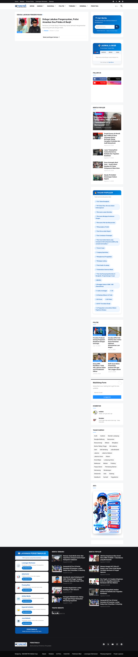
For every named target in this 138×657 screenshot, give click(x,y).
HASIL (117, 52)
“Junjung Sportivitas (102, 252)
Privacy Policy (30, 1)
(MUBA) (99, 280)
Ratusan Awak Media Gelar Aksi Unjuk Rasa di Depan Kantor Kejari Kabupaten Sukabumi (74, 557)
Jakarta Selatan (107, 453)
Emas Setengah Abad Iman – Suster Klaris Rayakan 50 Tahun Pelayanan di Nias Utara (112, 165)
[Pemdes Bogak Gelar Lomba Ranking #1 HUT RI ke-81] (57, 590)
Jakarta (96, 453)
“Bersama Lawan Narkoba (104, 212)
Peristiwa (94, 6)
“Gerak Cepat (100, 248)
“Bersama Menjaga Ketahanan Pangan (105, 217)
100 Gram (99, 299)
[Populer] (114, 94)
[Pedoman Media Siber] (114, 87)
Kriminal (83, 6)
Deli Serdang (104, 449)
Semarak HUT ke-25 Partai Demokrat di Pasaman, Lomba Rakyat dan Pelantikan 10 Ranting (74, 568)
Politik (61, 6)
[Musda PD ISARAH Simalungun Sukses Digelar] (98, 177)
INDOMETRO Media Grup (30, 654)
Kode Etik (67, 654)
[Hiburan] (114, 90)
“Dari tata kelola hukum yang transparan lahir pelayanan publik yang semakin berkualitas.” (107, 242)
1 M (112, 290)
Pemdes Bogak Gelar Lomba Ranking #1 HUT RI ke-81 (72, 588)
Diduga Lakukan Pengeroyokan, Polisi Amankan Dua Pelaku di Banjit (60, 20)
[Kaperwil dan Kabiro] (114, 520)
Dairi (95, 449)
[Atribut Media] (114, 517)
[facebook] (113, 1)
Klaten (108, 456)
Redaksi (22, 1)
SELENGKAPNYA (27, 567)
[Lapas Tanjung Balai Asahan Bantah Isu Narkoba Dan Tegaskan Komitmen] (98, 152)
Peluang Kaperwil (105, 654)
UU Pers (58, 654)
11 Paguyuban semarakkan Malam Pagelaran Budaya (106, 309)
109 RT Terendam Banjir (103, 303)
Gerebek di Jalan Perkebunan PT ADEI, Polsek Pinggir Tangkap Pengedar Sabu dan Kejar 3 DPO (73, 579)
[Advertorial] (114, 510)
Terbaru (72, 6)
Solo (105, 473)
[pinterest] (122, 1)
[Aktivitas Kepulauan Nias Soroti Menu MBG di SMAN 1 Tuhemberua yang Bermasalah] (94, 558)
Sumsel (105, 477)
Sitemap (51, 1)
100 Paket (109, 299)
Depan (32, 6)
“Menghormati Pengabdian (104, 256)
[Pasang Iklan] (114, 513)
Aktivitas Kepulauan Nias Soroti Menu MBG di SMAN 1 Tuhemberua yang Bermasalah (111, 557)
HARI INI (103, 52)
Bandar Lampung (113, 436)
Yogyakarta (114, 477)
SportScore (111, 62)
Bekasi (107, 443)
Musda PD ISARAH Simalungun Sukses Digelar (110, 177)
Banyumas (110, 439)
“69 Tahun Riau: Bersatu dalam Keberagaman (105, 206)
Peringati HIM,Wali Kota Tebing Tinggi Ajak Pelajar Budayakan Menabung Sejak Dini (73, 598)
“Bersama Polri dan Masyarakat (106, 222)
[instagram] (117, 644)
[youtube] (119, 1)
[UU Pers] (100, 87)
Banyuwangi (98, 443)
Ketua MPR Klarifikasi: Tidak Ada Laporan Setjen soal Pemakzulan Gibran (99, 367)
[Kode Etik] (100, 90)
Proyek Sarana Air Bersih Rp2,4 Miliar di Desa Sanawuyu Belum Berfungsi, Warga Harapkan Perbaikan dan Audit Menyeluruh (112, 138)
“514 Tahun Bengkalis (103, 201)
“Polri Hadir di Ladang (103, 265)
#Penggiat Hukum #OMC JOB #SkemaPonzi (104, 285)
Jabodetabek (115, 449)
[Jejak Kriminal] (100, 98)
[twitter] (116, 1)
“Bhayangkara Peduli (103, 227)
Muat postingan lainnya (50, 37)
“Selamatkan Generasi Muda (105, 269)
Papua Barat (98, 467)
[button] (116, 6)
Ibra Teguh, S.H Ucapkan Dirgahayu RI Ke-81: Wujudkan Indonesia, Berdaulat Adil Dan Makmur (111, 581)
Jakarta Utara (98, 456)
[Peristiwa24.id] (114, 523)
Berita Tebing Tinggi (100, 446)
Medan (105, 463)
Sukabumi (97, 477)
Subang (111, 473)
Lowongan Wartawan (41, 1)
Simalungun (107, 470)
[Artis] (100, 94)
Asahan (102, 436)
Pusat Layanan (118, 654)
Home (16, 1)
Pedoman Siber (77, 654)
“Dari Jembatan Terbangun (104, 235)
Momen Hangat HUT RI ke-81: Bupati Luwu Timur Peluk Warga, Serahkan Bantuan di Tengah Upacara (110, 569)
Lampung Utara (109, 460)
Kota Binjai (97, 460)
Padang (113, 463)
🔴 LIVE (96, 52)
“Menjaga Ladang (102, 261)
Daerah (40, 6)
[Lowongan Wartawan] (114, 506)
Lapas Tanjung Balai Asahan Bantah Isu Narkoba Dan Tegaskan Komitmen (111, 153)
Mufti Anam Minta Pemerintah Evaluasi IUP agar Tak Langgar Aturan (114, 366)
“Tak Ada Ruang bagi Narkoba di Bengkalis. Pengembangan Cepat (105, 275)
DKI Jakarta (113, 446)
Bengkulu (115, 443)
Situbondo (97, 473)
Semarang (97, 470)
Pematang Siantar (110, 467)
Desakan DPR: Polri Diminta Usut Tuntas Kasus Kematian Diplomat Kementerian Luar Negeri (114, 342)
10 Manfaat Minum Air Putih (104, 295)
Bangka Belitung (99, 439)
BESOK (110, 52)
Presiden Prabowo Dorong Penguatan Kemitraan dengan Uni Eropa (99, 340)
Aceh (95, 436)
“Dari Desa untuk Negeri (104, 231)
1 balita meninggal (102, 290)
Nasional (50, 6)
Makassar (97, 463)
